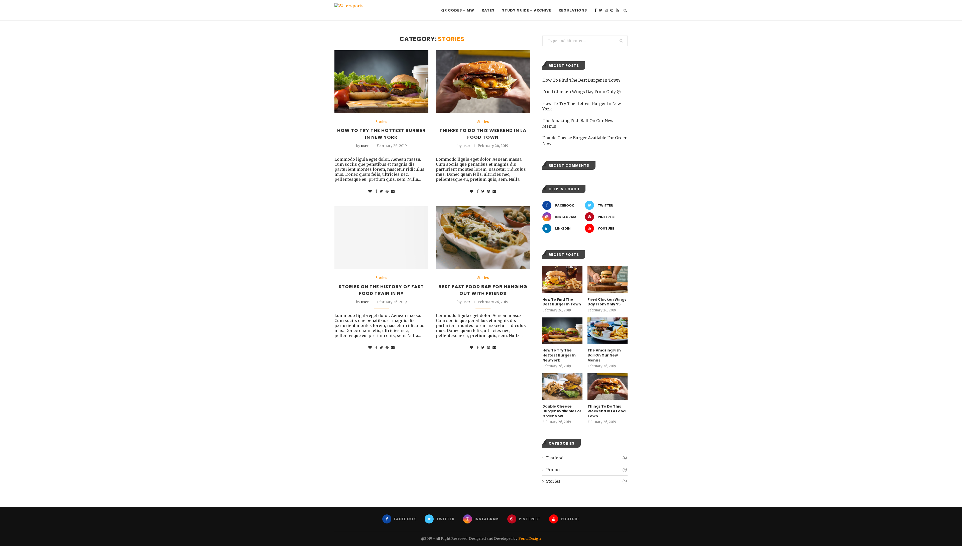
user (365, 145)
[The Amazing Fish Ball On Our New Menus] (607, 330)
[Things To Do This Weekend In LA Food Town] (483, 81)
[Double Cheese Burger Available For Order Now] (562, 386)
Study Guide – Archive (526, 10)
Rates (488, 10)
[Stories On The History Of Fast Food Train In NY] (381, 237)
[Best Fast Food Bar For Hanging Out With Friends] (483, 237)
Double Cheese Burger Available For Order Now (561, 411)
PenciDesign (529, 538)
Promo (586, 469)
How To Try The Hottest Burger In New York (559, 355)
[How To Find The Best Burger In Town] (562, 279)
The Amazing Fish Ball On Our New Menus (604, 355)
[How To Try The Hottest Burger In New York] (381, 81)
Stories (381, 122)
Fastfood (586, 457)
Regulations (573, 10)
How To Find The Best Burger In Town (581, 80)
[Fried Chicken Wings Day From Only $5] (607, 279)
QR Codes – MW (457, 10)
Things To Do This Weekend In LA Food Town (606, 411)
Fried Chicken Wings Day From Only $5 (582, 91)
